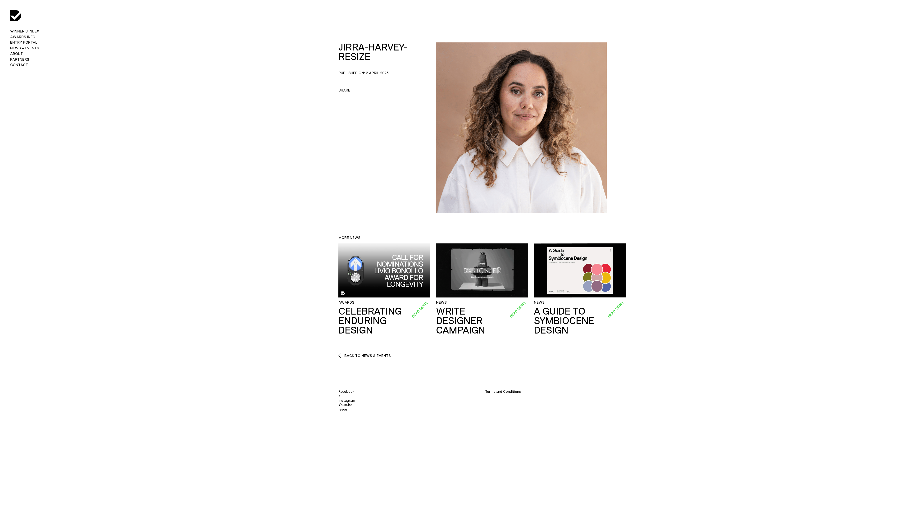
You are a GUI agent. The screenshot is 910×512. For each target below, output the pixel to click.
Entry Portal (23, 42)
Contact (19, 65)
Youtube (345, 405)
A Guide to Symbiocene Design (564, 320)
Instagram (346, 400)
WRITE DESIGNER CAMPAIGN (460, 320)
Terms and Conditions (503, 391)
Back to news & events (367, 356)
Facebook (346, 391)
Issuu (342, 409)
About (16, 54)
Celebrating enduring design (370, 320)
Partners (19, 59)
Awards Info (22, 37)
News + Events (24, 48)
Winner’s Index (24, 31)
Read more (420, 309)
